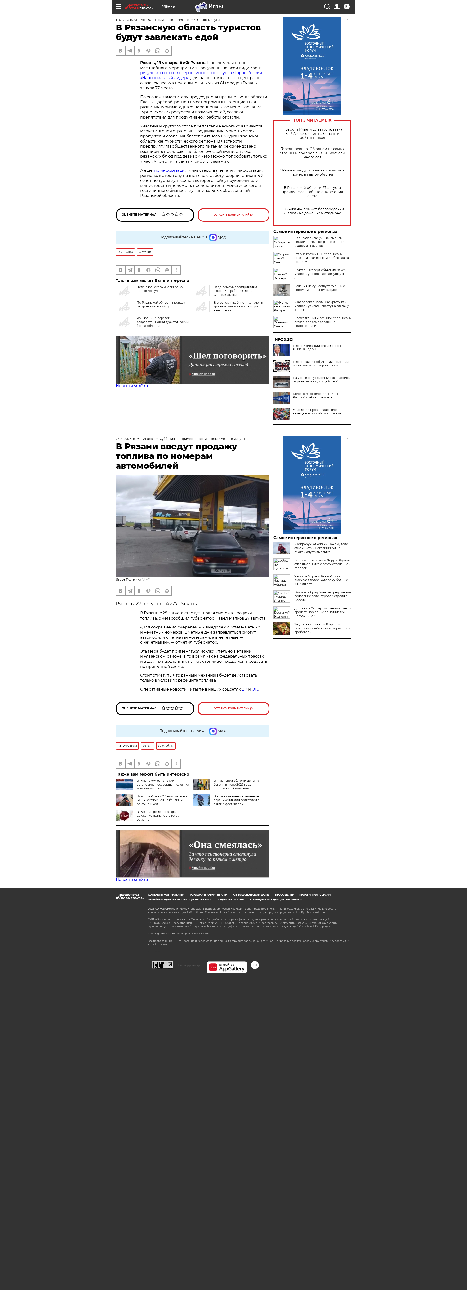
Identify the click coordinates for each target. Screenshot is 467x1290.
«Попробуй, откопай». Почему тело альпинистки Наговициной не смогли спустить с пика (321, 548)
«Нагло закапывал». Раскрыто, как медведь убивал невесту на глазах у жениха (321, 306)
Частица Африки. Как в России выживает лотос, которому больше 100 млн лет (321, 580)
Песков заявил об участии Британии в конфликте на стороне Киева (321, 363)
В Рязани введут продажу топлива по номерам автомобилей (312, 172)
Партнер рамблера (189, 965)
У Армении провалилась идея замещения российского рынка (317, 411)
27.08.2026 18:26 (127, 439)
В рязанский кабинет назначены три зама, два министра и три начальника (238, 306)
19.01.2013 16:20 (126, 20)
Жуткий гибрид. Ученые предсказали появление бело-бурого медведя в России (322, 596)
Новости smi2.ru (132, 385)
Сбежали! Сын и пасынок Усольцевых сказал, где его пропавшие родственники (322, 322)
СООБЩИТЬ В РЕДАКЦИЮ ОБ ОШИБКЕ (276, 899)
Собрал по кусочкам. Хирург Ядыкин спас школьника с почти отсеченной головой (322, 564)
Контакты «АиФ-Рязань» (166, 894)
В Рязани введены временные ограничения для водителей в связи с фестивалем (236, 800)
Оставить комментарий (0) (234, 214)
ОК (255, 689)
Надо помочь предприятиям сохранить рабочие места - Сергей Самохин (235, 291)
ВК (244, 689)
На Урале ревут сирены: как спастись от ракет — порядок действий (321, 379)
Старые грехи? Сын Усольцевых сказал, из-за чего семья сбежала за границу (321, 257)
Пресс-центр (284, 894)
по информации (171, 170)
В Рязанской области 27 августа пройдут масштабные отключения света (312, 192)
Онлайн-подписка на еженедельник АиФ (179, 899)
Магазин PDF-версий (315, 894)
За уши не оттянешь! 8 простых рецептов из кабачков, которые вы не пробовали (322, 628)
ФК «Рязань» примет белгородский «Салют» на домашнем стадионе (312, 211)
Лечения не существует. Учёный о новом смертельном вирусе (319, 288)
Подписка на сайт (230, 899)
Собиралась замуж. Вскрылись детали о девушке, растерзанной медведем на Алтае (319, 241)
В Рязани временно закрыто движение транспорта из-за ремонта (158, 815)
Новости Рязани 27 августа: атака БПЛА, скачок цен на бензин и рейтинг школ (312, 133)
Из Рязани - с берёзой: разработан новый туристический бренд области (163, 322)
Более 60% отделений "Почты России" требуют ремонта (315, 395)
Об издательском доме (251, 894)
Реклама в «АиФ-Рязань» (209, 894)
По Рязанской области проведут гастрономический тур (162, 304)
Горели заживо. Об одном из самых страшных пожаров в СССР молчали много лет (312, 153)
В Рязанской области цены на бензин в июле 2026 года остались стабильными (236, 784)
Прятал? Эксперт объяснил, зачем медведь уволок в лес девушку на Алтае (320, 274)
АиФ (146, 579)
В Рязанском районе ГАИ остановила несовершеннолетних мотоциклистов (163, 784)
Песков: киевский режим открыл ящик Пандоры (318, 347)
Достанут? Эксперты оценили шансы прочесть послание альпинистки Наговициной (322, 612)
